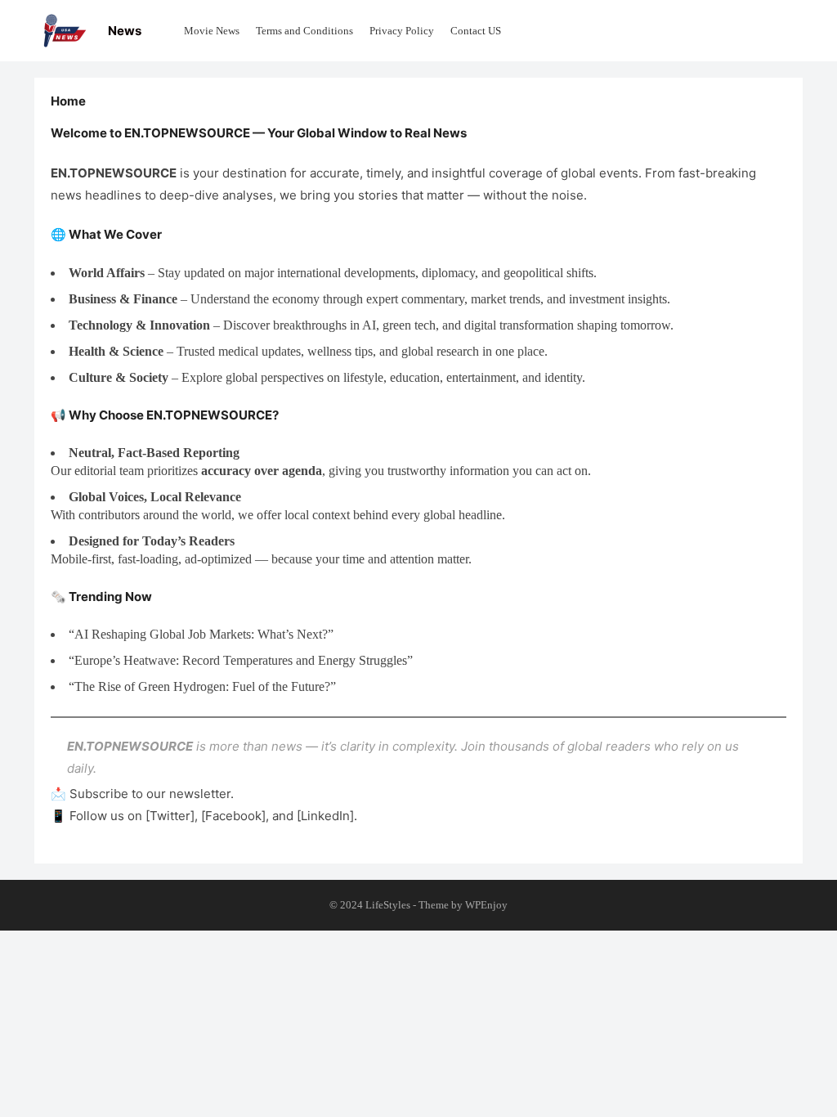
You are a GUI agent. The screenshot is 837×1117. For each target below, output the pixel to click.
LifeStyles (387, 905)
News (124, 30)
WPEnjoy (486, 905)
